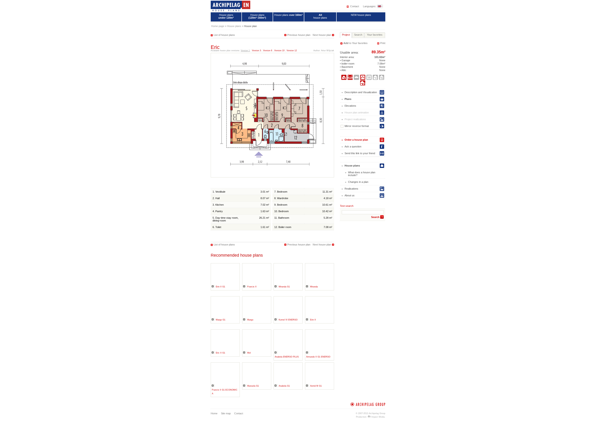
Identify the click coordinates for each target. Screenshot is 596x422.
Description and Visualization (361, 92)
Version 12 (292, 50)
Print (382, 43)
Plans (348, 99)
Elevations (350, 105)
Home (214, 413)
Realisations (351, 188)
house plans (320, 16)
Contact (354, 6)
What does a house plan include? (361, 174)
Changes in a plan (358, 181)
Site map (226, 413)
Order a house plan (356, 139)
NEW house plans (361, 15)
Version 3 (256, 50)
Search (375, 217)
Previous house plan (298, 35)
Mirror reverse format (357, 126)
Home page (217, 26)
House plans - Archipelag (230, 6)
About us (350, 195)
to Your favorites (355, 43)
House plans (226, 16)
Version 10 (279, 50)
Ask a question (353, 146)
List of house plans (224, 35)
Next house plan (322, 35)
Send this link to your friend (360, 153)
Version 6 (267, 50)
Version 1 (245, 50)
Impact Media (378, 417)
